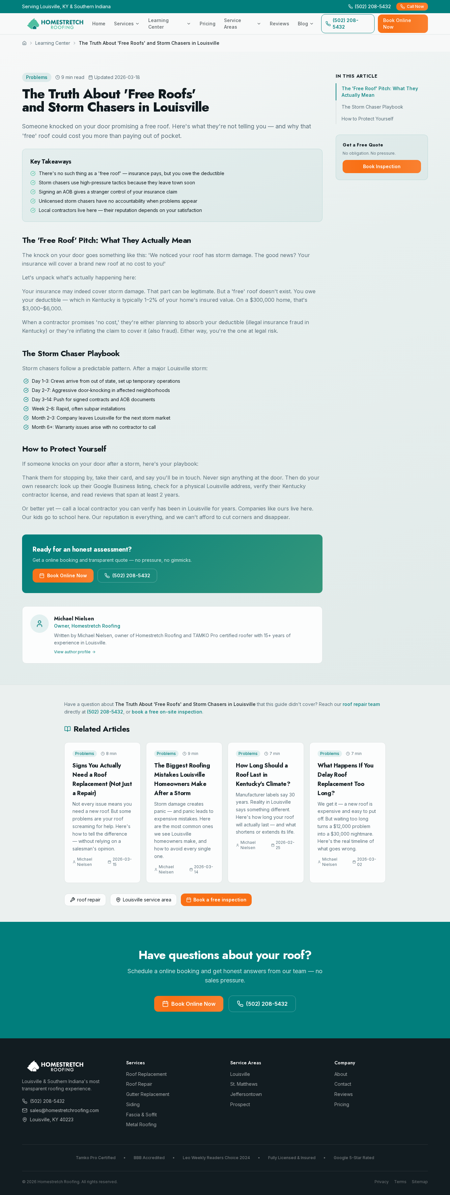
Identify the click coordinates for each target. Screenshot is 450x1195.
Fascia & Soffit (141, 1114)
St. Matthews (244, 1084)
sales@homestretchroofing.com (64, 1110)
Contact (342, 1084)
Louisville (240, 1074)
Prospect (240, 1104)
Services (124, 23)
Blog (303, 23)
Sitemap (420, 1181)
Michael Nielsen (74, 618)
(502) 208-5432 (345, 23)
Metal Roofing (141, 1124)
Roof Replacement (146, 1074)
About (340, 1074)
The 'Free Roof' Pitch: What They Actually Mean (380, 92)
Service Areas (232, 23)
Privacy (382, 1181)
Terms (400, 1181)
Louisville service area (147, 899)
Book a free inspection (219, 899)
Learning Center (158, 23)
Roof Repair (139, 1084)
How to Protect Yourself (367, 118)
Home (98, 23)
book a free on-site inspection (167, 711)
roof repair (88, 899)
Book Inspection (382, 166)
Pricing (207, 23)
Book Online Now (397, 23)
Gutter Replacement (147, 1094)
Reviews (279, 23)
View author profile (72, 651)
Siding (133, 1104)
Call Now (415, 6)
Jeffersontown (246, 1094)
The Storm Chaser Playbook (372, 107)
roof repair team (361, 704)
